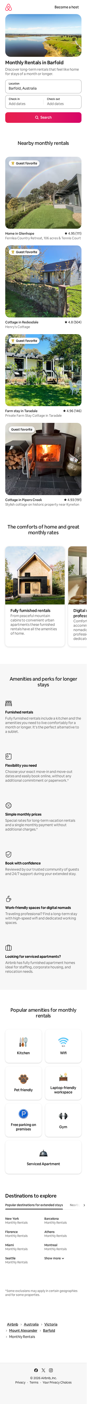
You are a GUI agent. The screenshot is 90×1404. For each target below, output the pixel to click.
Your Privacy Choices (57, 1382)
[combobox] (43, 88)
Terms (33, 1382)
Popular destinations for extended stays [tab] (34, 1205)
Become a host (67, 7)
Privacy (20, 1382)
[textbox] (24, 104)
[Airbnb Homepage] (8, 7)
